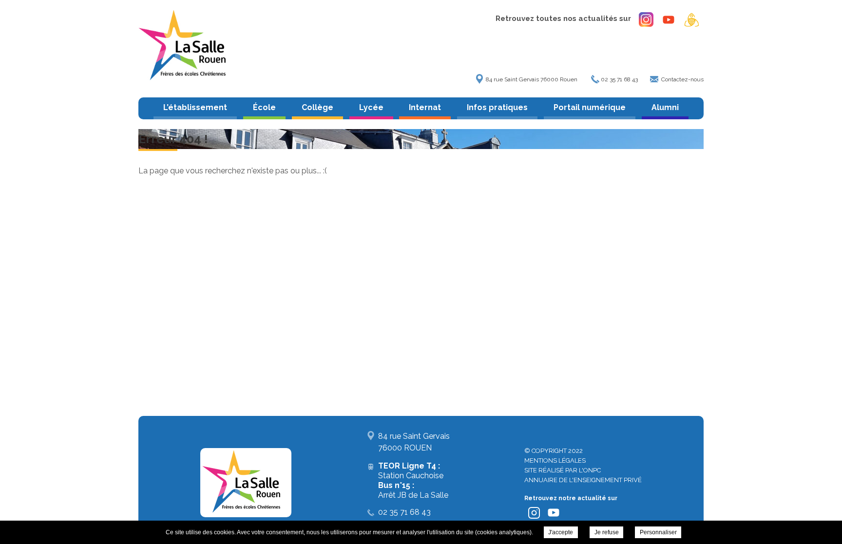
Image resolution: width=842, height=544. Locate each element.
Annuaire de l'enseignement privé (583, 480)
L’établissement (195, 107)
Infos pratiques (497, 107)
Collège (317, 107)
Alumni (665, 107)
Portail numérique (590, 107)
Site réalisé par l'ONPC (562, 470)
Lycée (371, 107)
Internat (425, 107)
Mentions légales (555, 460)
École (264, 107)
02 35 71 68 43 (619, 79)
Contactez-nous (682, 79)
